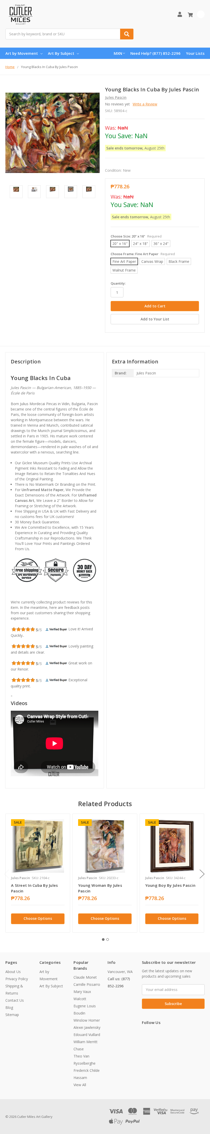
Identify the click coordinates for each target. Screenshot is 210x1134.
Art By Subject (61, 53)
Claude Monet (85, 977)
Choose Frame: (143, 254)
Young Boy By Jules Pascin (170, 885)
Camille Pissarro (87, 984)
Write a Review (145, 104)
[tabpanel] (37, 873)
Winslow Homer (87, 1020)
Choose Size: (136, 236)
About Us (13, 971)
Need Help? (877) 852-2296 (155, 53)
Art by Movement (21, 53)
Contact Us (14, 1000)
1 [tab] (103, 939)
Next (202, 874)
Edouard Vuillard (87, 1034)
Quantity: (118, 283)
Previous (7, 874)
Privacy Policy (16, 978)
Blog (9, 1007)
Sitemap (12, 1014)
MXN (118, 53)
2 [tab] (107, 939)
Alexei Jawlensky (87, 1027)
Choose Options (38, 918)
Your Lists (195, 53)
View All (80, 1084)
